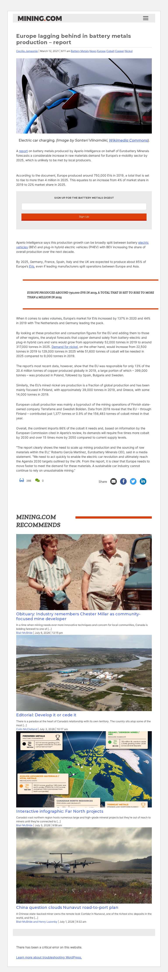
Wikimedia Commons (128, 140)
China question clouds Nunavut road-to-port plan (67, 907)
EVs (31, 266)
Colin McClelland (26, 729)
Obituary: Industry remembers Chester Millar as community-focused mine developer (78, 616)
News (92, 51)
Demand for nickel (65, 347)
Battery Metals (80, 51)
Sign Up (84, 216)
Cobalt (110, 51)
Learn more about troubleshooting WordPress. (49, 957)
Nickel (129, 51)
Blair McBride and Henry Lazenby (36, 921)
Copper (119, 51)
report (23, 151)
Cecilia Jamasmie (27, 51)
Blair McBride (24, 632)
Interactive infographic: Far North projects (59, 811)
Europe (101, 51)
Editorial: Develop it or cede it (46, 715)
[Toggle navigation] (146, 18)
